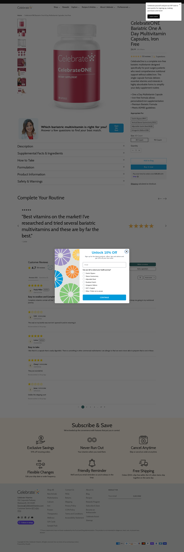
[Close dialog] (126, 251)
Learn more (153, 16)
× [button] (179, 4)
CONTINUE (104, 297)
